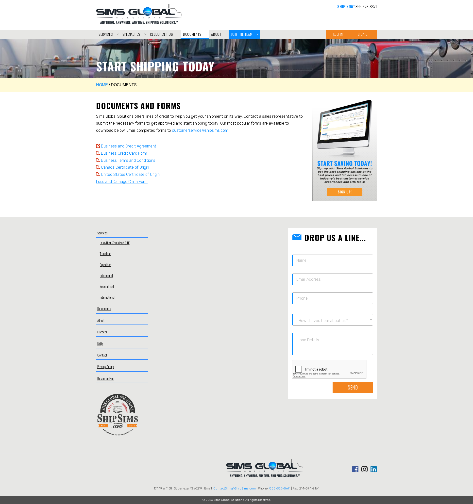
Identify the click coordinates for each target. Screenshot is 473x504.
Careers (102, 331)
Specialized (107, 286)
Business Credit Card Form (123, 153)
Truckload (105, 253)
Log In (338, 34)
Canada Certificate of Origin (124, 167)
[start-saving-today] (344, 150)
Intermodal (106, 275)
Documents (104, 308)
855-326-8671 (366, 7)
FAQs (100, 343)
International (107, 297)
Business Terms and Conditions (127, 160)
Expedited (105, 264)
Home (102, 85)
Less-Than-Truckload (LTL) (115, 242)
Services (102, 232)
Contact (102, 355)
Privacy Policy (105, 366)
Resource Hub (105, 378)
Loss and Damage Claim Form (122, 181)
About (100, 320)
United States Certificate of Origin (130, 174)
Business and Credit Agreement (128, 146)
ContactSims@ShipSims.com (234, 488)
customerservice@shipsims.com (200, 130)
